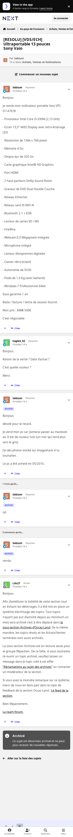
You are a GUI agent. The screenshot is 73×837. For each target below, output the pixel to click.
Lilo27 (16, 583)
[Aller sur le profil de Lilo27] (6, 585)
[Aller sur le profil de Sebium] (5, 60)
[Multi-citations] (5, 328)
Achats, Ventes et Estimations (41, 62)
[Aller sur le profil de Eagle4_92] (6, 342)
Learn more (7, 6)
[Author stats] (69, 89)
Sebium (19, 58)
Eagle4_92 (19, 341)
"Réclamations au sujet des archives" (27, 667)
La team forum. (13, 712)
